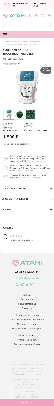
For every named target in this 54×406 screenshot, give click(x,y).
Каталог (24, 42)
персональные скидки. (30, 177)
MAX (12, 123)
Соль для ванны (30, 45)
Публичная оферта (27, 340)
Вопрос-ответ (27, 335)
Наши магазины (27, 304)
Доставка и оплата (27, 324)
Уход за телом (35, 42)
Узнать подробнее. (36, 161)
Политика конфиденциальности (27, 319)
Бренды (27, 295)
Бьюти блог (27, 299)
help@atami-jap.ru (27, 278)
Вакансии (27, 308)
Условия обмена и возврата (27, 328)
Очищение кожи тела (14, 45)
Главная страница (12, 42)
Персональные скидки (27, 315)
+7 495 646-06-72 (20, 4)
